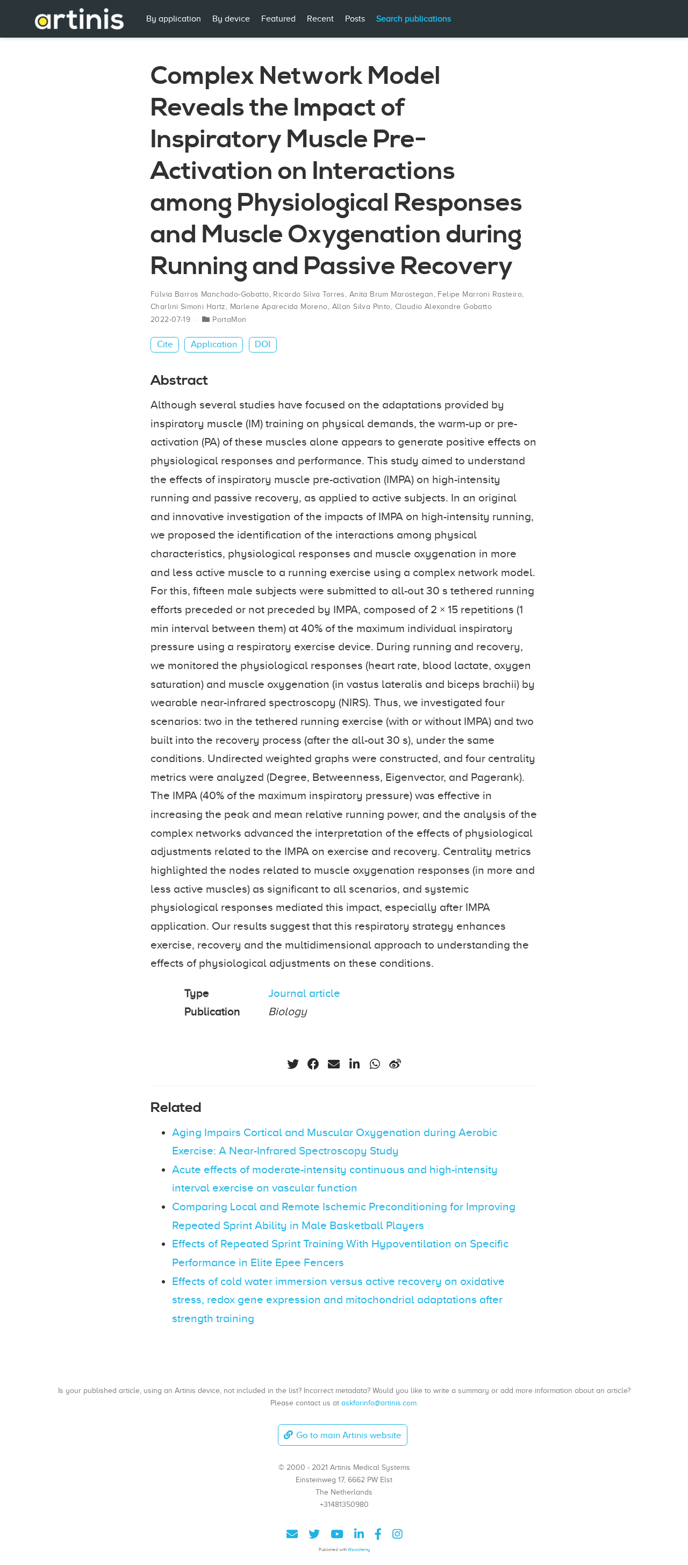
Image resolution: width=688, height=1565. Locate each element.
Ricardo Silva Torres (309, 294)
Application (214, 344)
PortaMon (229, 319)
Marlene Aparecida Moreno (279, 307)
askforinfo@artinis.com (379, 1402)
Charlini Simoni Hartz (188, 307)
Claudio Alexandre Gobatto (443, 307)
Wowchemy (359, 1549)
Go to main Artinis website (349, 1435)
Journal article (304, 993)
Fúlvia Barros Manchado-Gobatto (209, 294)
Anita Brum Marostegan (391, 294)
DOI (262, 344)
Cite (165, 344)
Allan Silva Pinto (361, 307)
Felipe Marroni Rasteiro (480, 294)
